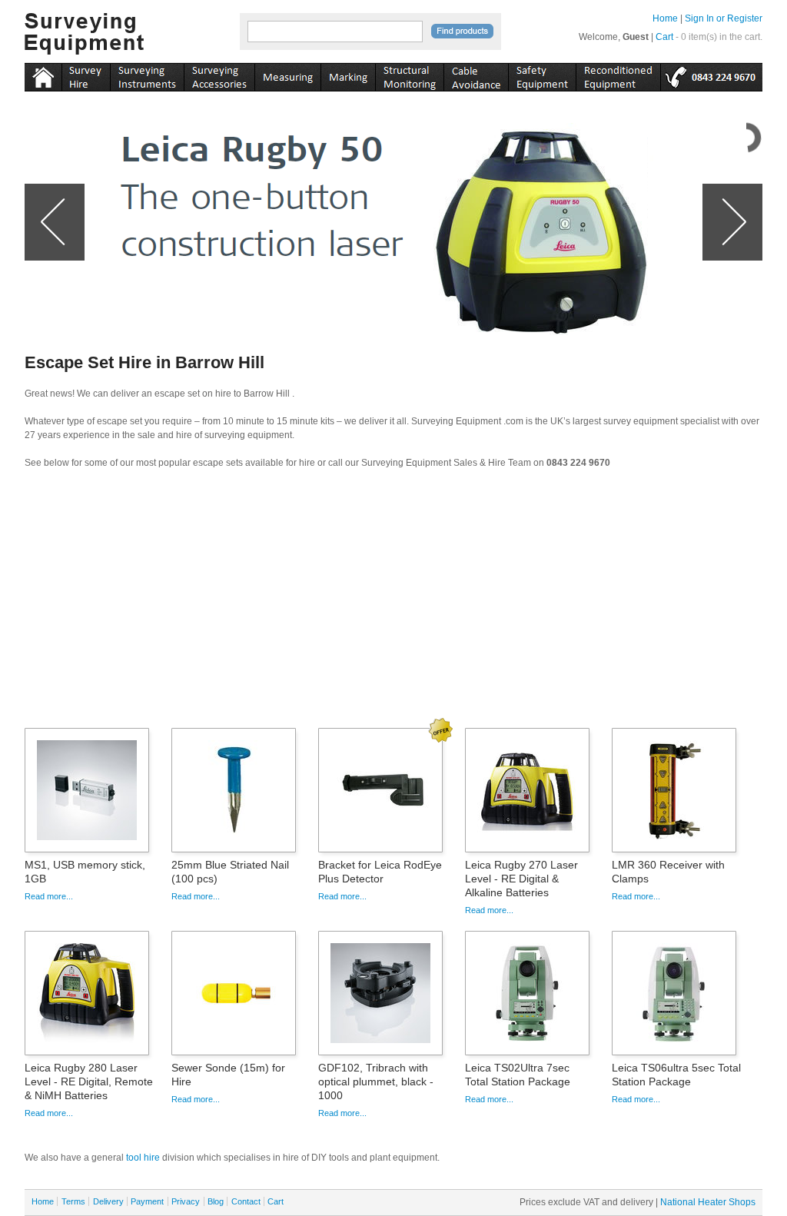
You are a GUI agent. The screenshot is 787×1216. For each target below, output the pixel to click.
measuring (287, 74)
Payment (147, 1201)
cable (475, 74)
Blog (216, 1201)
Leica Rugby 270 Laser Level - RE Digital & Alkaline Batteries (521, 879)
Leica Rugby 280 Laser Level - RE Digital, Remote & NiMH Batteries (89, 1081)
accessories (219, 74)
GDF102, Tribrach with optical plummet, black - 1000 (375, 1081)
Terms (73, 1201)
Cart (664, 37)
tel (711, 74)
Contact (246, 1201)
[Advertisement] (393, 603)
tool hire (143, 1157)
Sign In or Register (723, 18)
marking (347, 74)
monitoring (409, 74)
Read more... (49, 896)
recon (618, 74)
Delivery (108, 1201)
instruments (85, 74)
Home (665, 18)
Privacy (185, 1201)
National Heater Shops (707, 1202)
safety (542, 74)
